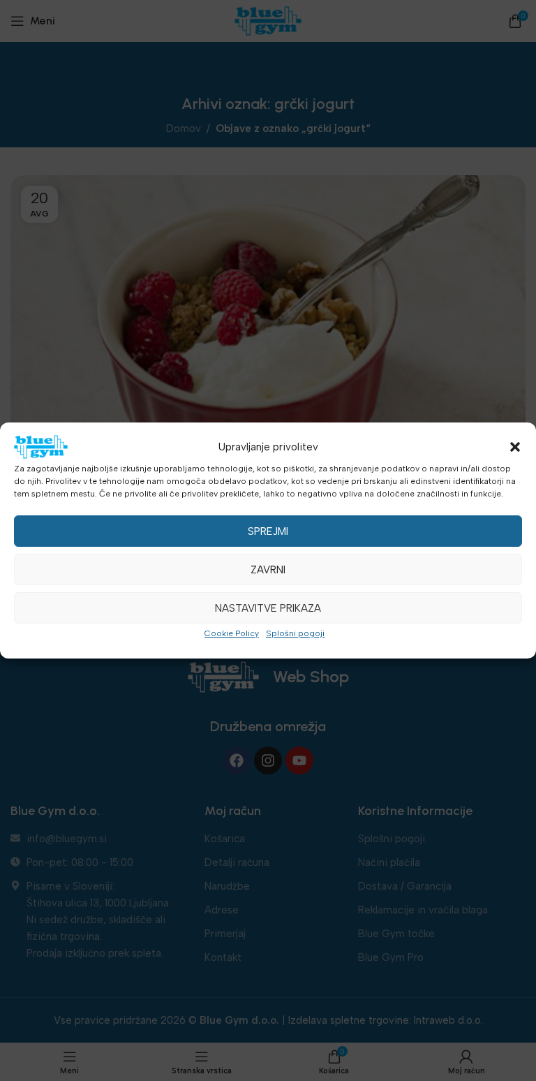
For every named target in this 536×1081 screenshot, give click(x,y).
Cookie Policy (231, 633)
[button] (515, 447)
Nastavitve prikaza (268, 608)
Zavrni (268, 570)
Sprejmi (268, 531)
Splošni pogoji (295, 633)
